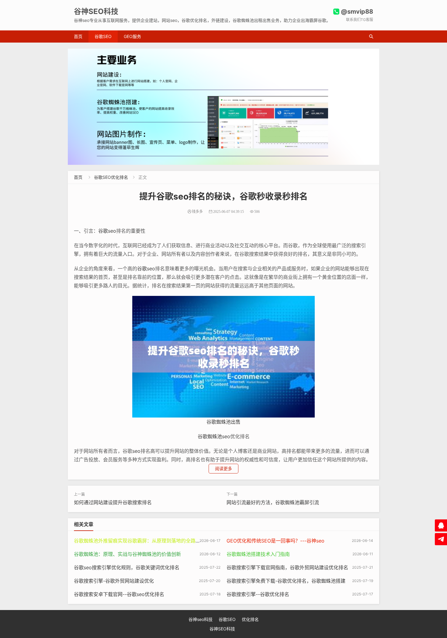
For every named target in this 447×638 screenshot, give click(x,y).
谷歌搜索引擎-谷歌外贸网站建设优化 (114, 581)
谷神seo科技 (201, 619)
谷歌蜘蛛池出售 (223, 422)
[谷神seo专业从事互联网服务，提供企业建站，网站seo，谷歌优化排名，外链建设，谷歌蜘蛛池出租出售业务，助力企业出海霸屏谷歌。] (223, 107)
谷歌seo (107, 231)
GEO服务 (132, 36)
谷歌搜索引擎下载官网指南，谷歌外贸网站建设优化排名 (287, 567)
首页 (78, 36)
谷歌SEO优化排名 (111, 177)
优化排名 (250, 619)
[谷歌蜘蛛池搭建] (223, 356)
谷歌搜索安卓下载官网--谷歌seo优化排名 (119, 594)
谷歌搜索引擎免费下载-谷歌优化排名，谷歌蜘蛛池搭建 (286, 581)
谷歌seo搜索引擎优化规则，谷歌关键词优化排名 (126, 567)
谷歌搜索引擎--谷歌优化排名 (258, 594)
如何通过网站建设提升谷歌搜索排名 (113, 502)
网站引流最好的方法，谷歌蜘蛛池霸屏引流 (273, 502)
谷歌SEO (103, 36)
